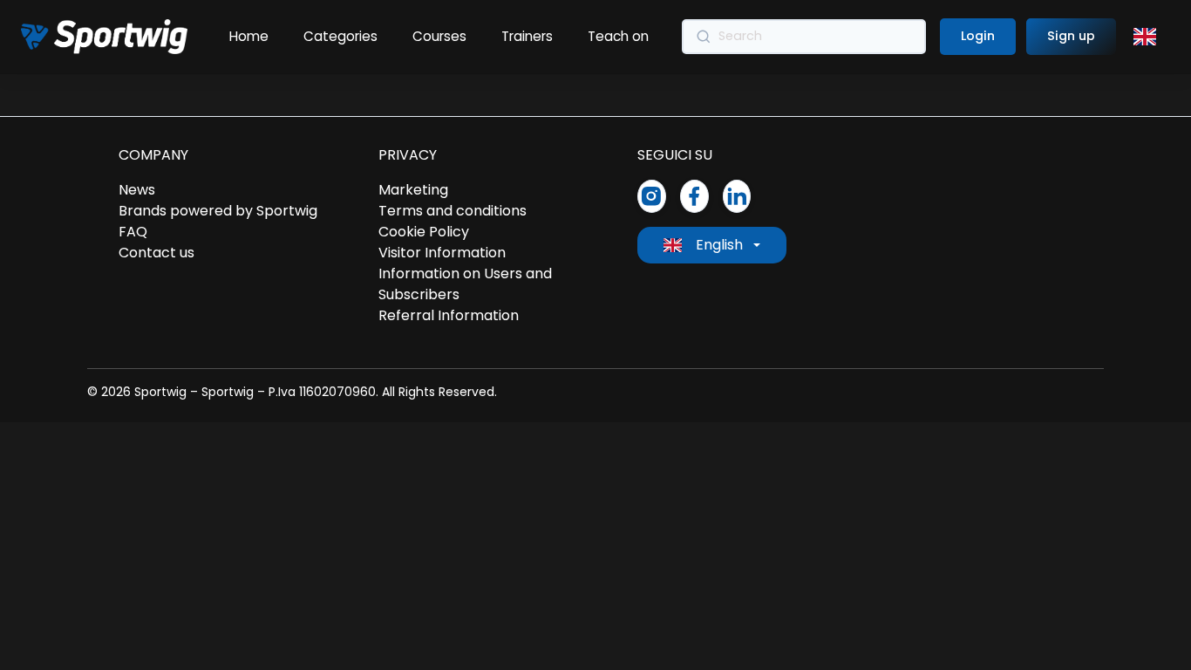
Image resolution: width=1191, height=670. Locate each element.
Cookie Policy (423, 232)
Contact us (156, 253)
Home (249, 36)
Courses (439, 36)
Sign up (1071, 35)
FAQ (133, 232)
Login (978, 35)
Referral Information (448, 315)
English (719, 245)
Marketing (413, 190)
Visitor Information (442, 253)
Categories (340, 36)
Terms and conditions (452, 211)
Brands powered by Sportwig (218, 211)
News (137, 190)
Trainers (527, 36)
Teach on (618, 36)
